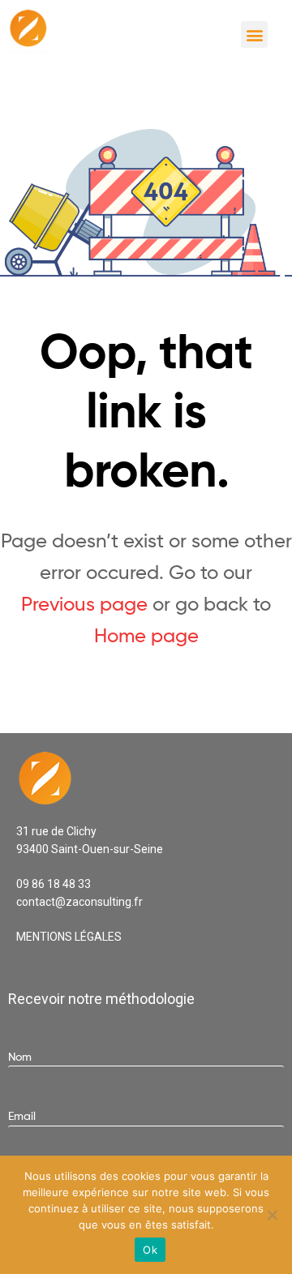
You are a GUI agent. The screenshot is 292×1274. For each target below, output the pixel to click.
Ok (150, 1249)
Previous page (84, 604)
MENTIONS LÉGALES (69, 936)
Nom (20, 1056)
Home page (146, 635)
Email (22, 1115)
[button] (254, 34)
